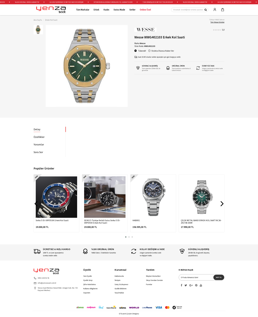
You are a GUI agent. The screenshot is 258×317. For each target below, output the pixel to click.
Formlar (149, 284)
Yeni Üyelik (87, 276)
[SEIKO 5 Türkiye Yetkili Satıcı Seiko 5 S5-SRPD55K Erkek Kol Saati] (105, 197)
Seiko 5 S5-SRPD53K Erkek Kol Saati (52, 220)
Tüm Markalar (82, 10)
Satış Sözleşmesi (121, 284)
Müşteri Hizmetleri (153, 276)
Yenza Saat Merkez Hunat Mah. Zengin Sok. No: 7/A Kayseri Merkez (58, 289)
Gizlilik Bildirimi (120, 288)
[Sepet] (220, 9)
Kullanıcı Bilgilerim (90, 288)
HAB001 (136, 220)
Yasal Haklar (119, 292)
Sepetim (86, 292)
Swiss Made (119, 10)
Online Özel (145, 10)
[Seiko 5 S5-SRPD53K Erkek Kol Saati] (56, 197)
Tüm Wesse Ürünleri (217, 22)
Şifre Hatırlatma (89, 284)
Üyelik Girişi (87, 280)
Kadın (106, 10)
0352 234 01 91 (43, 278)
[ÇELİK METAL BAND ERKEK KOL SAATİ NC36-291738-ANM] (201, 197)
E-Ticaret (122, 313)
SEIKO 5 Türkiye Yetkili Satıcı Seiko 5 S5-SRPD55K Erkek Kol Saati (102, 221)
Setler (132, 10)
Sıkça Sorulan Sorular (154, 280)
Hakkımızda (119, 276)
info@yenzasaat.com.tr (47, 283)
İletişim (117, 280)
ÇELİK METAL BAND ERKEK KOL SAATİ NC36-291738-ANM (201, 221)
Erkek (96, 10)
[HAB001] (153, 197)
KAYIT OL (219, 277)
